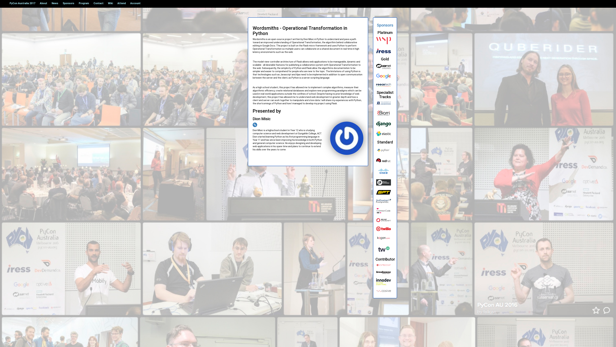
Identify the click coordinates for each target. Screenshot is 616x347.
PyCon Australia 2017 (22, 3)
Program (84, 3)
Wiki (110, 3)
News (55, 3)
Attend (121, 3)
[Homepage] (255, 125)
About (43, 3)
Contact (98, 3)
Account (135, 3)
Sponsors (68, 3)
